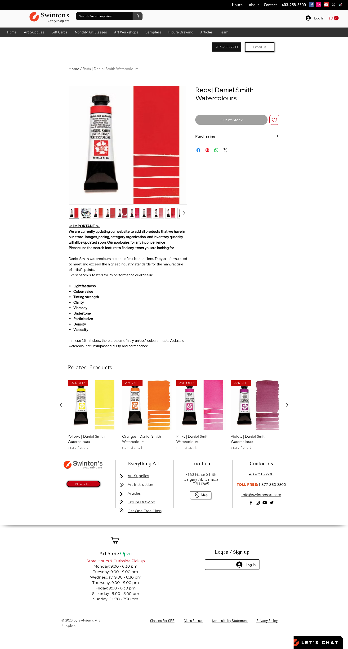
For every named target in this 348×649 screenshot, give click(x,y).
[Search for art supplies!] (138, 16)
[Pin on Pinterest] (207, 150)
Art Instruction (140, 484)
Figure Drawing (141, 502)
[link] (334, 18)
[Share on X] (225, 150)
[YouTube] (326, 4)
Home (74, 68)
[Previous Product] (61, 405)
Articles (134, 493)
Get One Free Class (144, 511)
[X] (333, 4)
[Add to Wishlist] (274, 120)
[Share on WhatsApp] (216, 150)
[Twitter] (271, 502)
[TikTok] (340, 4)
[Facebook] (311, 4)
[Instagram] (318, 4)
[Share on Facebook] (198, 150)
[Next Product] (287, 405)
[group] (174, 415)
